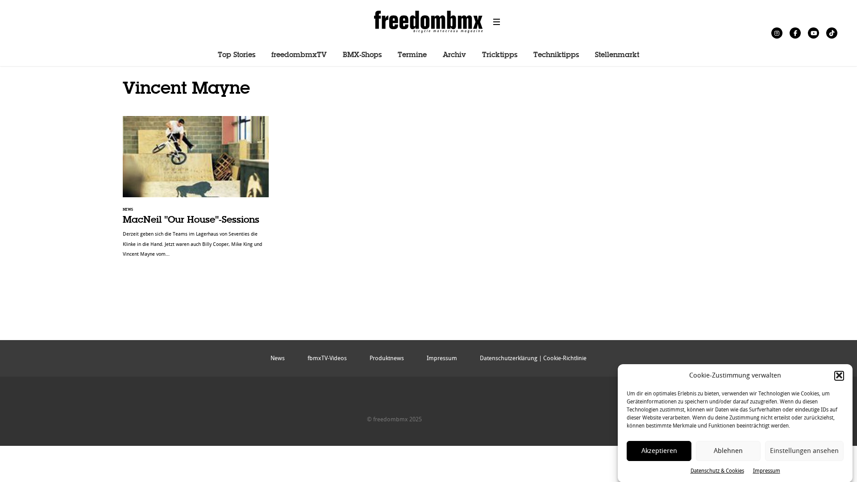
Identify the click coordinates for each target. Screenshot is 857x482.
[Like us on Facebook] (795, 32)
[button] (839, 375)
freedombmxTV (299, 55)
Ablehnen (728, 451)
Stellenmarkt (617, 55)
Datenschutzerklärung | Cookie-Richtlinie (533, 358)
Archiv (454, 55)
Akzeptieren (659, 451)
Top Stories (236, 55)
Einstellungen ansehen (804, 451)
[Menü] (496, 22)
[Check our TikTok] (831, 32)
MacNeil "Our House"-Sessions (196, 191)
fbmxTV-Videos (327, 358)
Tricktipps (499, 55)
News (277, 358)
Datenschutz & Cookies (717, 470)
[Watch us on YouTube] (813, 32)
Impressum (766, 470)
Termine (412, 55)
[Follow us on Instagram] (776, 32)
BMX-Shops (362, 55)
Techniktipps (556, 55)
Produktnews (387, 358)
